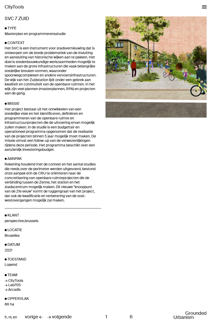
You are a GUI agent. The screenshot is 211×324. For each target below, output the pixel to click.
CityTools (14, 7)
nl (9, 317)
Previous (131, 152)
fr (6, 317)
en (15, 317)
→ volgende (59, 317)
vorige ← (34, 317)
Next (181, 152)
